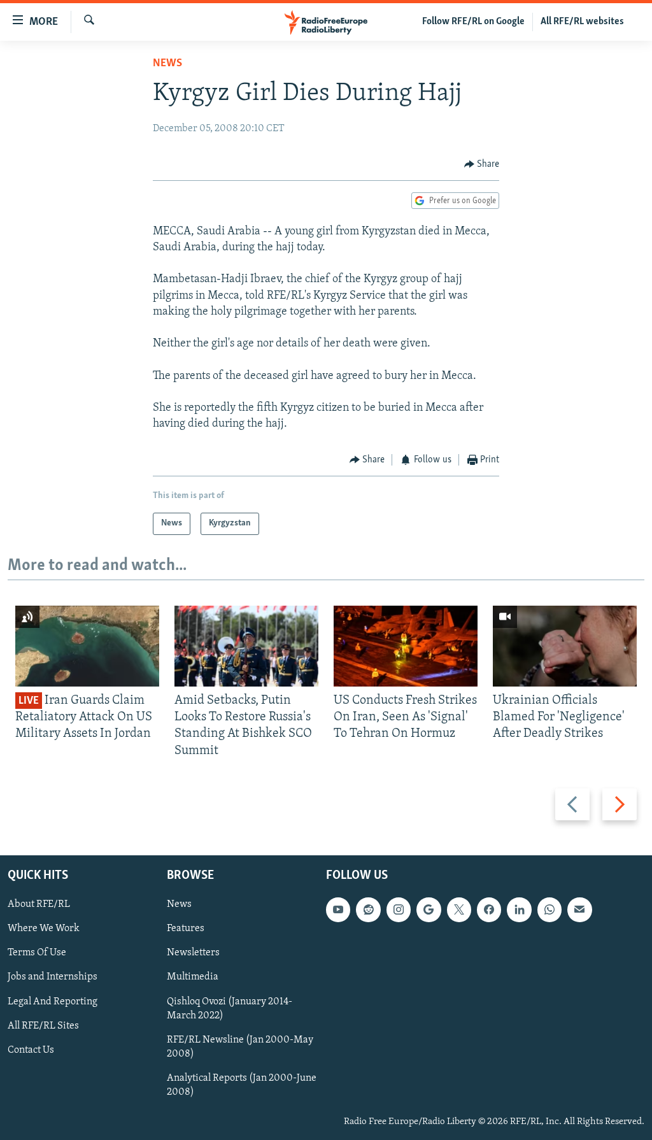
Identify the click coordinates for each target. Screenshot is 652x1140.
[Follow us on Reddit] (368, 909)
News (167, 63)
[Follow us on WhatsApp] (549, 909)
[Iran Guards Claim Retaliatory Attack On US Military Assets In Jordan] (87, 646)
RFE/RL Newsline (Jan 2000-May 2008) (240, 1047)
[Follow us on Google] (428, 909)
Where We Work (44, 928)
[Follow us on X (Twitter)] (459, 909)
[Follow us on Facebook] (489, 909)
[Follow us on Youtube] (338, 909)
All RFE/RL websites (582, 22)
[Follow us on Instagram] (398, 909)
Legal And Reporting (52, 1002)
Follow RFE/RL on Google (473, 22)
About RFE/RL (39, 904)
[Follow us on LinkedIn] (519, 909)
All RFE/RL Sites (43, 1026)
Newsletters (193, 953)
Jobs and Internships (52, 977)
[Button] (482, 164)
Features (185, 928)
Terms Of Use (37, 953)
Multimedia (192, 977)
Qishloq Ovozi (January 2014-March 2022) (229, 1009)
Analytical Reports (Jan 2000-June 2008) (241, 1085)
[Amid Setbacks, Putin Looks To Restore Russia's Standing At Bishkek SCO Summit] (246, 646)
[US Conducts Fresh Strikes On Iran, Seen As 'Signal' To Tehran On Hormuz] (406, 646)
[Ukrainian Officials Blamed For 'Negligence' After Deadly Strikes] (565, 646)
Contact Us (31, 1050)
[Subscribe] (579, 909)
